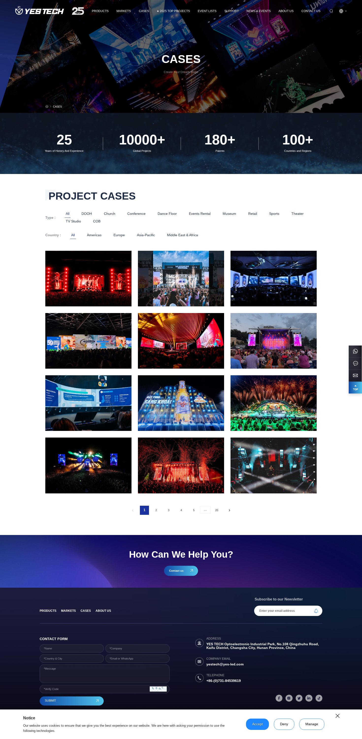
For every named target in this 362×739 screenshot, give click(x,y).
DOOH (87, 214)
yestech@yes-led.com (225, 664)
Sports (274, 214)
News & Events (259, 11)
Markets (123, 11)
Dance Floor (167, 214)
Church (109, 214)
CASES (144, 11)
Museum (229, 214)
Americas (94, 235)
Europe (119, 235)
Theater (297, 214)
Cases (86, 611)
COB (96, 221)
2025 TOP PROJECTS (175, 11)
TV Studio (73, 221)
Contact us (310, 11)
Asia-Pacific (146, 235)
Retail (252, 214)
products (48, 611)
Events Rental (200, 214)
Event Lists (207, 11)
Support (231, 11)
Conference (136, 214)
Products (100, 11)
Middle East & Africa (182, 235)
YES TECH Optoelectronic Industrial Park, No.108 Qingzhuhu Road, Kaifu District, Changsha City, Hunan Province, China (262, 646)
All (67, 214)
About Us (286, 11)
